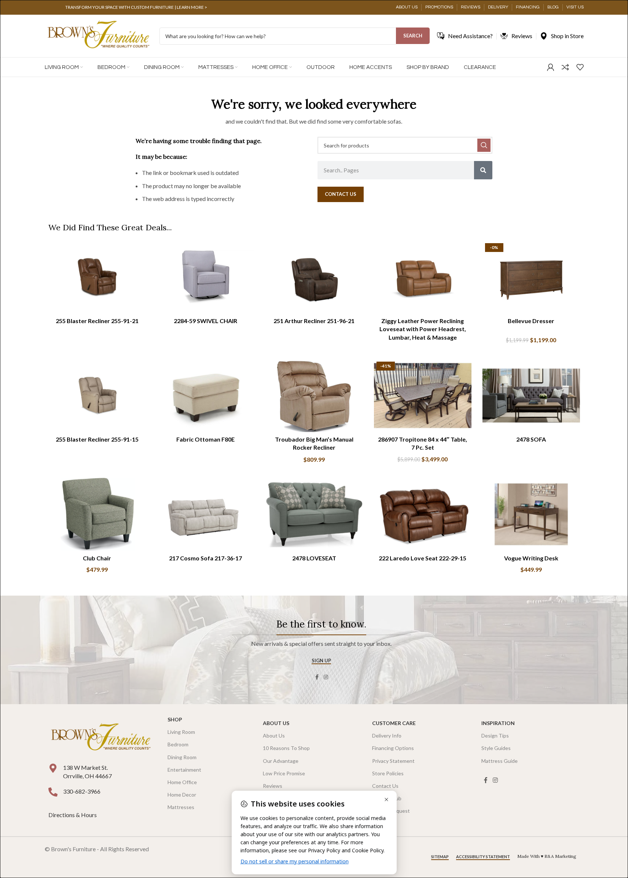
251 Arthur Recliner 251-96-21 (314, 320)
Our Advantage (280, 761)
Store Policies (388, 773)
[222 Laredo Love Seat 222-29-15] (422, 514)
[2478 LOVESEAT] (314, 514)
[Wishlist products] (580, 67)
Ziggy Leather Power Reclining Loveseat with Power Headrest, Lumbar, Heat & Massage (422, 329)
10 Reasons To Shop (286, 748)
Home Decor (182, 794)
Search (412, 36)
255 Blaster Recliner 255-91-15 (97, 439)
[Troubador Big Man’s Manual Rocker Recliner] (314, 395)
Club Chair (97, 558)
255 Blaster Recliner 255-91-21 (97, 320)
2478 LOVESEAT (314, 558)
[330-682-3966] (53, 792)
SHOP (175, 719)
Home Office (182, 782)
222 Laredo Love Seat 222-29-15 (422, 558)
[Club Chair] (97, 514)
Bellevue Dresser (531, 320)
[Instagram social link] (326, 677)
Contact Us (385, 786)
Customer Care (394, 723)
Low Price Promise (284, 773)
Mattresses (181, 807)
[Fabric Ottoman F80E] (205, 395)
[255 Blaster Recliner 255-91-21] (97, 277)
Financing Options (393, 748)
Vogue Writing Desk (531, 558)
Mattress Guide (499, 761)
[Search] (483, 170)
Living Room (181, 732)
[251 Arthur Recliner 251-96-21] (314, 277)
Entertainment (184, 770)
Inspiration (498, 723)
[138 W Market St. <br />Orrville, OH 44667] (53, 768)
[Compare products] (565, 67)
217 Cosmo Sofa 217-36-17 (205, 558)
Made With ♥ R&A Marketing (546, 856)
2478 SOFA (531, 439)
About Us (276, 723)
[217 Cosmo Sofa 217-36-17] (205, 514)
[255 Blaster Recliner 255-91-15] (97, 395)
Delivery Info (386, 735)
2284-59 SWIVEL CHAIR (205, 320)
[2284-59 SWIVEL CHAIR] (205, 277)
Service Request (391, 811)
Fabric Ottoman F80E (205, 439)
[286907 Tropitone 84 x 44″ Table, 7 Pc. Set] (422, 395)
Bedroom (178, 744)
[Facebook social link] (317, 677)
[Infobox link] (136, 7)
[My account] (550, 67)
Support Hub (386, 798)
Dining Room (182, 757)
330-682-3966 (81, 791)
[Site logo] (98, 35)
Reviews (272, 786)
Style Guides (496, 748)
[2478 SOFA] (531, 395)
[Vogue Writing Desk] (531, 514)
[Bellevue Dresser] (531, 277)
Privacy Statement (393, 761)
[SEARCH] (484, 145)
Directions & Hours (73, 814)
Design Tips (495, 735)
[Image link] (100, 737)
